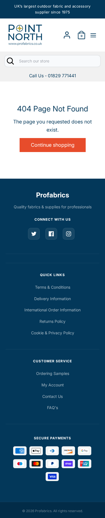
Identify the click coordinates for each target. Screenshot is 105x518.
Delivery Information (52, 298)
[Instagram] (68, 234)
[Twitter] (34, 234)
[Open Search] (10, 61)
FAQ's (52, 407)
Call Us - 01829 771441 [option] (52, 75)
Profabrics (52, 195)
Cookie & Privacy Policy (52, 332)
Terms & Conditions (52, 287)
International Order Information (52, 309)
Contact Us (52, 396)
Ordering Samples (52, 373)
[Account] (67, 33)
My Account (52, 384)
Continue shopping (52, 145)
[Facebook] (51, 234)
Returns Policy (52, 321)
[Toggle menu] (93, 35)
